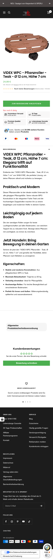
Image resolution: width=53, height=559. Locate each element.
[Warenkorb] (48, 12)
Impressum (7, 458)
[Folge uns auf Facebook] (6, 521)
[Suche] (9, 12)
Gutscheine (33, 423)
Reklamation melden (37, 442)
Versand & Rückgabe (37, 437)
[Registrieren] (41, 506)
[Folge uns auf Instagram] (12, 521)
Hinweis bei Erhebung (12, 556)
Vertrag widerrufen (10, 472)
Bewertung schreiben (26, 363)
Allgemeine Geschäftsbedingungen (12, 478)
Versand (16, 84)
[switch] (47, 555)
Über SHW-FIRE (9, 419)
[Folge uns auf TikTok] (29, 521)
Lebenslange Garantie (12, 423)
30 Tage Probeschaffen (12, 428)
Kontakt (6, 440)
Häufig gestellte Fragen (38, 428)
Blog (31, 419)
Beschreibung (9, 149)
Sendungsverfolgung (37, 433)
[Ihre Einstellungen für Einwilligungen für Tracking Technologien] (2, 419)
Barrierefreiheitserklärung (13, 484)
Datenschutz (8, 463)
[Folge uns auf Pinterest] (17, 521)
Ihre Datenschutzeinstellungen (23, 552)
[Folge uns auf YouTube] (23, 521)
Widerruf (6, 467)
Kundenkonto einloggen (38, 446)
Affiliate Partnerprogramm (10, 434)
